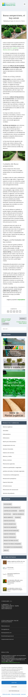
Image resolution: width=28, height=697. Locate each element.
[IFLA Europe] (5, 568)
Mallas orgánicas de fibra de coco (16, 561)
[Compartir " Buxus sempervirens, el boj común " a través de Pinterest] (14, 311)
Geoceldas (5, 430)
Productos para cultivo (11, 540)
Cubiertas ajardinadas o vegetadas (12, 467)
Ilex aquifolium (14, 48)
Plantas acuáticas (9, 520)
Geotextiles (7, 514)
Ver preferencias (14, 691)
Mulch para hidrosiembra (9, 441)
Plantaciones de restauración (10, 489)
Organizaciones (10, 569)
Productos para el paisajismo (12, 544)
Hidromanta (6, 438)
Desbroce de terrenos (8, 452)
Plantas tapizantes (9, 534)
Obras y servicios (7, 460)
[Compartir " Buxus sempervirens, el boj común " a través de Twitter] (11, 311)
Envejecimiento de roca (9, 445)
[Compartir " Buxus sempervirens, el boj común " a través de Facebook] (8, 311)
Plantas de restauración (11, 530)
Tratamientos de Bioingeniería (11, 475)
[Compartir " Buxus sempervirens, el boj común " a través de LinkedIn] (17, 311)
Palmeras (17, 517)
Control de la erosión (10, 510)
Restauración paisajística (9, 478)
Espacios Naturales (8, 482)
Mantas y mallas (7, 456)
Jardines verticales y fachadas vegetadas (13, 471)
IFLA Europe (10, 567)
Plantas (23, 21)
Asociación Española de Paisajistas (13, 574)
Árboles (6, 550)
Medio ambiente (8, 517)
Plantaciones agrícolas (9, 464)
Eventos (21, 510)
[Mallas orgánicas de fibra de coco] (5, 562)
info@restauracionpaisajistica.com (10, 662)
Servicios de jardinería (8, 493)
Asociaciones (7, 504)
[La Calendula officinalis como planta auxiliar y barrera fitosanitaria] (5, 581)
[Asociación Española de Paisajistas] (5, 574)
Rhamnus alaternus (7, 50)
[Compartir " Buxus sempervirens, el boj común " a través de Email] (20, 311)
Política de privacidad (15, 694)
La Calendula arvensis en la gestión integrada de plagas (14, 589)
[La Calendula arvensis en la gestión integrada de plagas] (5, 589)
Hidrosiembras (7, 434)
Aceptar (14, 682)
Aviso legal (23, 694)
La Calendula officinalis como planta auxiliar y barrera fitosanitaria (15, 581)
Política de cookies (6, 694)
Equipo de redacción (15, 21)
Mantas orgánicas (7, 427)
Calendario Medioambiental (12, 507)
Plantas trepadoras (10, 537)
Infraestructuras (7, 486)
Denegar (14, 686)
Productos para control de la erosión (15, 562)
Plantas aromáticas (10, 524)
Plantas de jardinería (10, 527)
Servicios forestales (8, 449)
